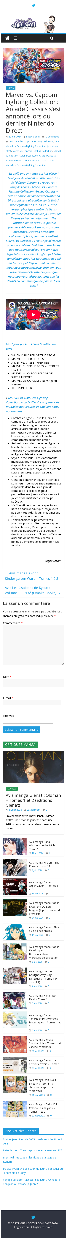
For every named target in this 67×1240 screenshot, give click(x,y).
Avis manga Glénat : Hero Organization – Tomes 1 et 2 (44, 885)
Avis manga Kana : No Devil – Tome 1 (42, 997)
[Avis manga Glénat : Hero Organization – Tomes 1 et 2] (15, 880)
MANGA (12, 788)
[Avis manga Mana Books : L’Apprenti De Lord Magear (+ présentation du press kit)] (15, 901)
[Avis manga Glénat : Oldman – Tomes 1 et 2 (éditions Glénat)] (33, 753)
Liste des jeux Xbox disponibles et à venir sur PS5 (32, 1150)
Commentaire (13, 623)
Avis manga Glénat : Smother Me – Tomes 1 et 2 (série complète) (45, 1043)
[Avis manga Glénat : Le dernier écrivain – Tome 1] (15, 1058)
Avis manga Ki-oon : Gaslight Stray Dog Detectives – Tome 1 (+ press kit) (43, 976)
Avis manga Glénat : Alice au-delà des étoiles (44, 929)
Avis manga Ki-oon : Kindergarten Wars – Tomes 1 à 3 (31, 576)
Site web (8, 715)
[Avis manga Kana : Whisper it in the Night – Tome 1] (15, 840)
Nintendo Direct (14, 160)
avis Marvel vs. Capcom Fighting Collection (31, 141)
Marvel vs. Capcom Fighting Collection (32, 151)
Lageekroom (33, 136)
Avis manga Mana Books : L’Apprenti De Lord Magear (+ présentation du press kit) (45, 908)
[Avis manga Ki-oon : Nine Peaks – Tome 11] (15, 861)
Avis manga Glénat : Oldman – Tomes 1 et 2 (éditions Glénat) (33, 800)
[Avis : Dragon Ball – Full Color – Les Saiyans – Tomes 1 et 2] (15, 1102)
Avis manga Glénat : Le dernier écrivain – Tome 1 (44, 1062)
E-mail (8, 698)
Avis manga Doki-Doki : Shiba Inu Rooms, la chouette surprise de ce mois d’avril (43, 1085)
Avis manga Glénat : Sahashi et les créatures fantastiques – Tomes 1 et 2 (45, 1020)
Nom (7, 676)
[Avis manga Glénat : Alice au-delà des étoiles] (15, 925)
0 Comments (52, 136)
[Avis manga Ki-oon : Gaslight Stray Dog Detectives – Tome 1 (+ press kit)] (15, 969)
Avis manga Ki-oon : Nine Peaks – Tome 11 (44, 864)
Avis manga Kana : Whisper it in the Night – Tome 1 (43, 845)
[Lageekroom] (33, 17)
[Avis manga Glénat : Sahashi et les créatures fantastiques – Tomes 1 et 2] (15, 1013)
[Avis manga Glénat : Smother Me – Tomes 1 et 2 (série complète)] (15, 1038)
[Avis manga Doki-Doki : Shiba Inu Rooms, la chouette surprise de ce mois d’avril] (15, 1078)
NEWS (11, 88)
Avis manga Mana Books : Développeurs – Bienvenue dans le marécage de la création (44, 952)
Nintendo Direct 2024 (35, 160)
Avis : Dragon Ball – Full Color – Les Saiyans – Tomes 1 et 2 (43, 1108)
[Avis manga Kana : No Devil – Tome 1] (15, 994)
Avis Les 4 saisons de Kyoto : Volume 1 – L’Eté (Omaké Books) (32, 590)
